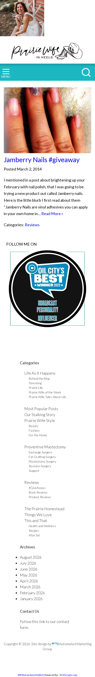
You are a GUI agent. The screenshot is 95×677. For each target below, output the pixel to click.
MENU (5, 76)
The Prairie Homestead (44, 508)
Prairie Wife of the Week (45, 392)
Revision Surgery (40, 466)
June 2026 (28, 569)
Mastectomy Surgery (42, 461)
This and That (35, 520)
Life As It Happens (39, 373)
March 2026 (30, 586)
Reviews (32, 224)
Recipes (34, 530)
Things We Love (38, 514)
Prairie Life (36, 388)
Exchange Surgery (40, 452)
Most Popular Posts (41, 408)
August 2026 (31, 557)
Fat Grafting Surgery (42, 457)
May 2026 (28, 575)
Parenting (35, 383)
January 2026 (31, 598)
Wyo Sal (34, 535)
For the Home (38, 435)
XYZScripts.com (68, 674)
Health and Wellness (42, 526)
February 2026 (32, 592)
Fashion (34, 430)
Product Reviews (40, 497)
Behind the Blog (39, 378)
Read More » (52, 213)
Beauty (33, 426)
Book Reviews (38, 492)
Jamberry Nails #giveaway (42, 159)
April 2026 (29, 580)
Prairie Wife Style (39, 420)
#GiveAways (37, 488)
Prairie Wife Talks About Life (47, 397)
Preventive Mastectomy (45, 446)
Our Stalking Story (39, 414)
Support (34, 470)
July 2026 (28, 563)
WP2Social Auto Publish (31, 674)
